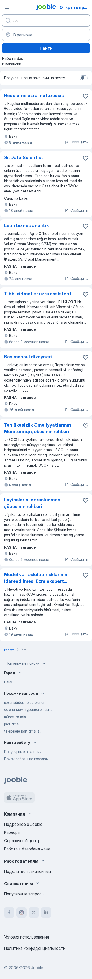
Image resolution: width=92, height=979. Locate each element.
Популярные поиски (22, 663)
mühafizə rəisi (15, 717)
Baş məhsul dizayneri (28, 356)
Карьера (12, 832)
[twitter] (34, 912)
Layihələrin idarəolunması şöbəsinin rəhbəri (33, 503)
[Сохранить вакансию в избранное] (85, 96)
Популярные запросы (24, 893)
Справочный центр (22, 840)
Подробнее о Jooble (23, 824)
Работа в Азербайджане (27, 848)
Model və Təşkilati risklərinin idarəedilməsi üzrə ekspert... (35, 578)
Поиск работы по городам (26, 759)
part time (11, 724)
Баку (8, 682)
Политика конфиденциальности (34, 948)
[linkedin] (46, 912)
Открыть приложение (75, 7)
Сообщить (79, 142)
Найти (46, 48)
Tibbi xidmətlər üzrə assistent (37, 293)
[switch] (84, 77)
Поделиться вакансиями (27, 871)
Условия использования (26, 937)
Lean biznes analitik (26, 225)
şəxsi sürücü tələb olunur (24, 702)
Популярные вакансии (23, 751)
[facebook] (9, 912)
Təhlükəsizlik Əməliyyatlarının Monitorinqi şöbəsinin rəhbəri (37, 428)
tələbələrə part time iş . (22, 731)
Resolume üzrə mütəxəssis (34, 95)
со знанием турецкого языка (28, 709)
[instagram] (21, 912)
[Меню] (7, 7)
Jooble (37, 967)
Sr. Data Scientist (23, 157)
